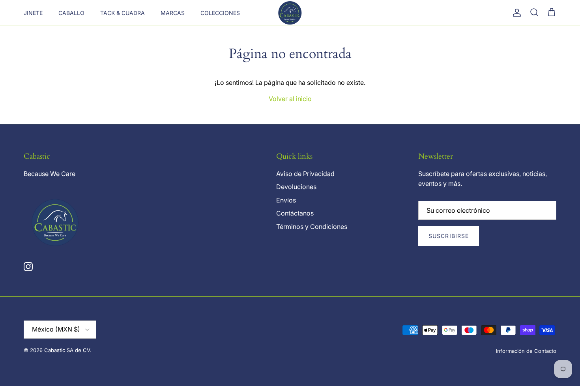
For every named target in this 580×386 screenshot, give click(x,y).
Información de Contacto (526, 351)
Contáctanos (295, 213)
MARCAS (173, 12)
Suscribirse (448, 235)
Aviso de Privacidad (305, 174)
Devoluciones (296, 187)
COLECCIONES (220, 12)
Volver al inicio (290, 99)
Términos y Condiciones (311, 226)
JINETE (33, 12)
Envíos (286, 200)
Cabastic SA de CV (67, 350)
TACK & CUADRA (122, 12)
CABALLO (71, 12)
